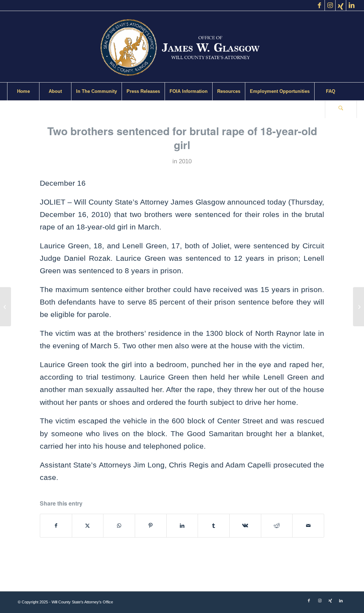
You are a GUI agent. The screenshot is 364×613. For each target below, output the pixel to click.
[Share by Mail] (308, 525)
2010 (185, 161)
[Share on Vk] (245, 525)
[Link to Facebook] (319, 5)
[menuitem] (23, 91)
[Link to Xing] (341, 5)
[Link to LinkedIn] (351, 5)
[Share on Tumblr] (213, 525)
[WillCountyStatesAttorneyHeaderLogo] (182, 46)
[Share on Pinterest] (150, 525)
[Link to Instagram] (330, 5)
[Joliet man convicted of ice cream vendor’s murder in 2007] (5, 306)
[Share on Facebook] (56, 525)
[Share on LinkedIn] (182, 525)
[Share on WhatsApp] (119, 525)
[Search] (341, 109)
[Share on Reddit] (277, 525)
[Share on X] (87, 525)
